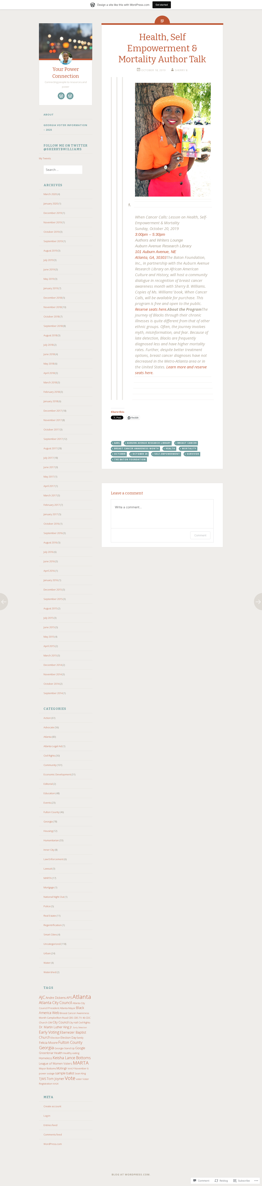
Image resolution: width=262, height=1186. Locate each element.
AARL (117, 443)
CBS (71, 1017)
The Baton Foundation (130, 459)
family (80, 1037)
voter (79, 1079)
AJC (42, 997)
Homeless (45, 1058)
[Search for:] (60, 170)
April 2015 (49, 646)
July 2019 (48, 260)
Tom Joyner (55, 1078)
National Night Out (54, 897)
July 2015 (48, 618)
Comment (200, 535)
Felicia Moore (48, 1042)
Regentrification (53, 925)
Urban (47, 953)
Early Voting (49, 1032)
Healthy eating (71, 1053)
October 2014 (51, 683)
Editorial (48, 784)
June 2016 (49, 561)
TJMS (42, 1078)
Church (43, 1022)
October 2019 (51, 231)
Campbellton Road (57, 1017)
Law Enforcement (53, 859)
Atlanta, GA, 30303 (150, 257)
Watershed (50, 972)
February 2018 (52, 392)
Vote (70, 1078)
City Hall (73, 1022)
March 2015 (50, 655)
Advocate (49, 727)
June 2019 (49, 269)
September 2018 (53, 326)
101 (139, 252)
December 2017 (53, 410)
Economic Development (57, 774)
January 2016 (51, 580)
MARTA (48, 878)
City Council (60, 1022)
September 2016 (53, 533)
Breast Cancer (187, 443)
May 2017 (49, 476)
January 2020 (51, 203)
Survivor (193, 454)
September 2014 (53, 693)
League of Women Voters (55, 1063)
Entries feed (50, 1125)
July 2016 (48, 552)
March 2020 (50, 194)
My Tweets (45, 158)
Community (50, 765)
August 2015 (50, 608)
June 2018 (49, 354)
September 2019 (53, 241)
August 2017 (50, 448)
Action (47, 718)
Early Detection (80, 1027)
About (49, 114)
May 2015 (49, 636)
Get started (162, 4)
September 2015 (53, 599)
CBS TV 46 (79, 1017)
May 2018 (49, 363)
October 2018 (51, 316)
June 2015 (49, 627)
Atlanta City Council (55, 1002)
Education (49, 793)
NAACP (71, 1068)
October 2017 (51, 429)
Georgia (48, 821)
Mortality (189, 448)
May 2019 (49, 279)
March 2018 (50, 382)
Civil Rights (49, 755)
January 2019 (51, 288)
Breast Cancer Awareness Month (136, 448)
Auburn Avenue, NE (159, 252)
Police (47, 906)
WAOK (55, 1083)
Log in (47, 1115)
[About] (61, 95)
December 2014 (53, 665)
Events (47, 802)
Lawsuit (48, 868)
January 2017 (51, 514)
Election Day (68, 1037)
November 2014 (53, 674)
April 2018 (49, 373)
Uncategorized (52, 944)
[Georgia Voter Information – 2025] (70, 95)
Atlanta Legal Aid (53, 746)
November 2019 (53, 222)
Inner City (49, 849)
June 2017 (49, 467)
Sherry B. (181, 70)
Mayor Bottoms (47, 1068)
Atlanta (47, 736)
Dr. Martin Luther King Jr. (56, 1027)
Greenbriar (46, 1053)
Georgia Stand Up (64, 1048)
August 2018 (50, 335)
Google (80, 1048)
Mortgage (49, 887)
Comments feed (53, 1134)
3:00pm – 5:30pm (150, 234)
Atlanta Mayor (67, 1008)
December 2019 (53, 213)
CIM (50, 1022)
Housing (48, 831)
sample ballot (64, 1073)
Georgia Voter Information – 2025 (65, 127)
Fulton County (51, 812)
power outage (47, 1073)
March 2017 (50, 495)
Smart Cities (50, 934)
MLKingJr (62, 1068)
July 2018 (48, 344)
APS (69, 997)
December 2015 (53, 589)
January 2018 (51, 401)
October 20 (140, 454)
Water (47, 962)
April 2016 (49, 570)
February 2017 (52, 505)
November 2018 (53, 307)
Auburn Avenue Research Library (149, 443)
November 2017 (53, 420)
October (120, 454)
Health (58, 1053)
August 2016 (50, 542)
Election (55, 1037)
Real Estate (50, 915)
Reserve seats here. (151, 309)
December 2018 (53, 297)
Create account (52, 1106)
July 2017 (48, 457)
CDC (88, 1017)
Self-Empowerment (167, 454)
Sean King (80, 1073)
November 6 (81, 1068)
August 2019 (50, 250)
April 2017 (49, 486)
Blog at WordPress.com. (131, 1174)
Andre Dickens (56, 997)
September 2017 (53, 439)
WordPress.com (53, 1144)
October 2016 (51, 523)
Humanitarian (51, 840)
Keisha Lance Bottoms (72, 1057)
